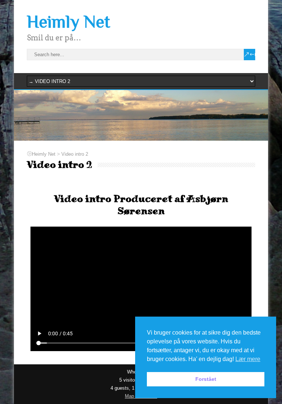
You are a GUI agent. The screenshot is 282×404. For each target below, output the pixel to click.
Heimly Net (68, 22)
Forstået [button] (205, 379)
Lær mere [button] (247, 359)
